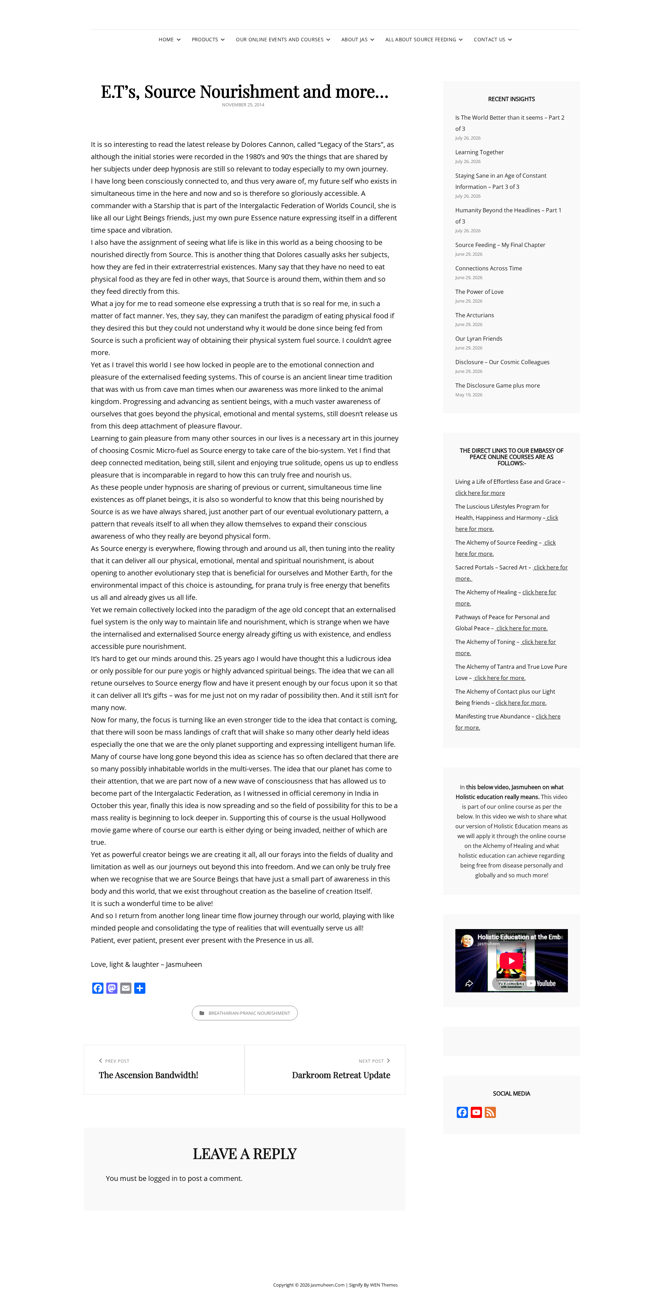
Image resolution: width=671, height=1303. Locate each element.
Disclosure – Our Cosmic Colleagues (502, 362)
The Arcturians (474, 315)
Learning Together (479, 152)
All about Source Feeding (420, 39)
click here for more (480, 493)
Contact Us (489, 39)
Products (205, 39)
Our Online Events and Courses (279, 39)
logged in (163, 1178)
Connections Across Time (488, 268)
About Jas (354, 39)
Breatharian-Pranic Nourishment (249, 1013)
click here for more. (521, 628)
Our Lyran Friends (479, 338)
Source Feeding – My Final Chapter (500, 245)
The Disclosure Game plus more (497, 385)
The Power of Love (479, 292)
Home (166, 39)
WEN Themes (384, 1285)
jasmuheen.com (328, 1285)
